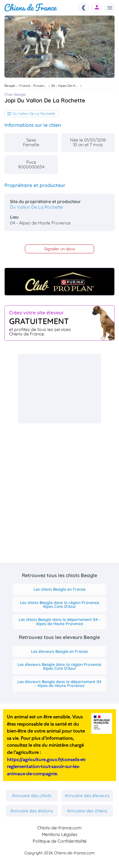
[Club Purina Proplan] (59, 281)
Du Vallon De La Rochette (33, 113)
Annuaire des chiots (31, 795)
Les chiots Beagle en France (59, 589)
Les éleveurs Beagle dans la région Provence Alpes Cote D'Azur (59, 666)
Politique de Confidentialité (60, 841)
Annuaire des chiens (87, 810)
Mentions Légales (59, 834)
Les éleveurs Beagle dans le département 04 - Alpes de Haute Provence (59, 683)
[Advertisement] (59, 388)
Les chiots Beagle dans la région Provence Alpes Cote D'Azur (59, 604)
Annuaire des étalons (31, 810)
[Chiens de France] (30, 8)
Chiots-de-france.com (59, 827)
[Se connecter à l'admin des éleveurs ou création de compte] (97, 7)
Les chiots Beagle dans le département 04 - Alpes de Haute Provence (59, 621)
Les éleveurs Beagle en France (59, 651)
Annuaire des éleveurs (87, 795)
